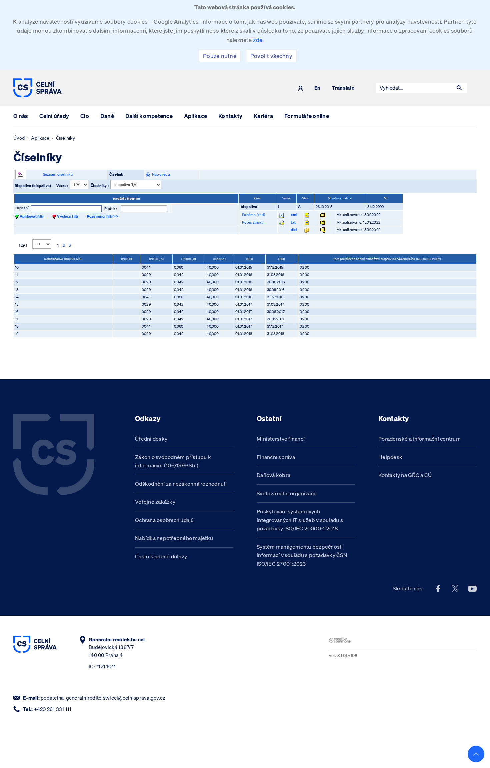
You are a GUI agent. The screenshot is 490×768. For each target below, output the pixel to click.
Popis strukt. (252, 222)
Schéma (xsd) (253, 214)
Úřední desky (151, 438)
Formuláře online (306, 116)
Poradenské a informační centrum (419, 438)
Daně (107, 116)
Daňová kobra (273, 475)
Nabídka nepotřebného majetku (174, 538)
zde (257, 40)
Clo (84, 116)
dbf (294, 229)
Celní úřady (54, 116)
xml (294, 214)
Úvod (19, 138)
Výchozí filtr (67, 216)
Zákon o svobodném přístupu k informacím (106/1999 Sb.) (173, 461)
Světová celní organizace (287, 493)
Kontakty (230, 116)
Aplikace (195, 116)
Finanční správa (276, 457)
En (317, 88)
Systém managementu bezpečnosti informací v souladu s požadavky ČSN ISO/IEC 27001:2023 (302, 555)
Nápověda (160, 174)
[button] (459, 88)
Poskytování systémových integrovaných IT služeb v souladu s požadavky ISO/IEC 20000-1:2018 (300, 520)
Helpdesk (390, 457)
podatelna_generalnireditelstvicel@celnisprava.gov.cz (103, 698)
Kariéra (263, 116)
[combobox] (414, 88)
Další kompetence (149, 116)
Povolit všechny (271, 56)
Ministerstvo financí (281, 438)
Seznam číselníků (58, 174)
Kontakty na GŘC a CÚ (405, 475)
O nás (20, 116)
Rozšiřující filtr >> (102, 216)
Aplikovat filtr (32, 216)
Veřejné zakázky (155, 501)
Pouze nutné (219, 56)
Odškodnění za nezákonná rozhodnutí (181, 483)
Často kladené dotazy (161, 556)
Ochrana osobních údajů (164, 520)
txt (293, 222)
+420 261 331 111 (53, 709)
